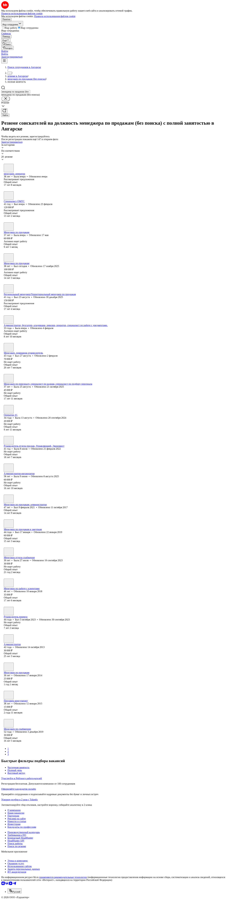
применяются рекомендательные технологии (63, 877)
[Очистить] (5, 98)
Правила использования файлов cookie (54, 16)
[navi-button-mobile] (4, 60)
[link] (6, 44)
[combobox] (15, 91)
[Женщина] (9, 168)
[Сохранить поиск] (4, 111)
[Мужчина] (9, 195)
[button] (4, 51)
